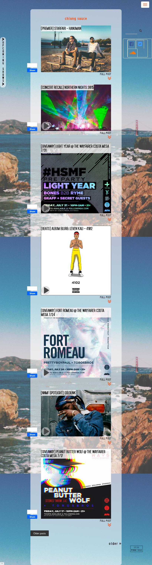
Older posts (39, 533)
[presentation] (131, 44)
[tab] (132, 44)
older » (115, 544)
